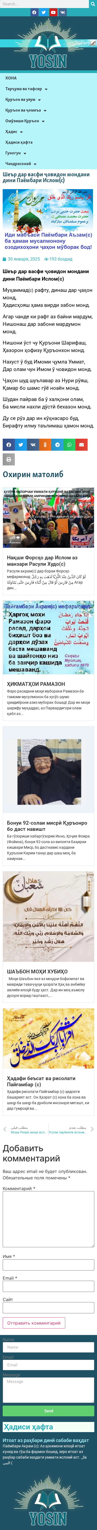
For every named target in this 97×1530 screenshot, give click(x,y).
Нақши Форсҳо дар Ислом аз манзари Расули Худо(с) (42, 560)
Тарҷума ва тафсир (23, 89)
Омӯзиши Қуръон (22, 121)
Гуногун (13, 153)
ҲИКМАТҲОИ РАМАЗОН (36, 684)
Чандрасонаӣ (18, 164)
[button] (9, 445)
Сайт (8, 1299)
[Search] (93, 4)
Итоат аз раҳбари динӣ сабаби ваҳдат (46, 1440)
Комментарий (19, 1188)
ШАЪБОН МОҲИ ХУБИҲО (37, 972)
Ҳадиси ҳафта (19, 142)
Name (8, 1340)
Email (10, 1278)
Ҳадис (11, 131)
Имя (9, 1256)
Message (11, 1375)
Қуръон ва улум (20, 99)
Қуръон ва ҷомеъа (23, 110)
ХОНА (11, 78)
